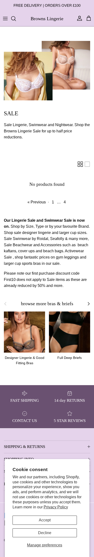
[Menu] (5, 18)
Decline (44, 533)
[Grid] (80, 164)
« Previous (36, 202)
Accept (45, 520)
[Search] (16, 18)
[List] (87, 164)
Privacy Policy (56, 507)
